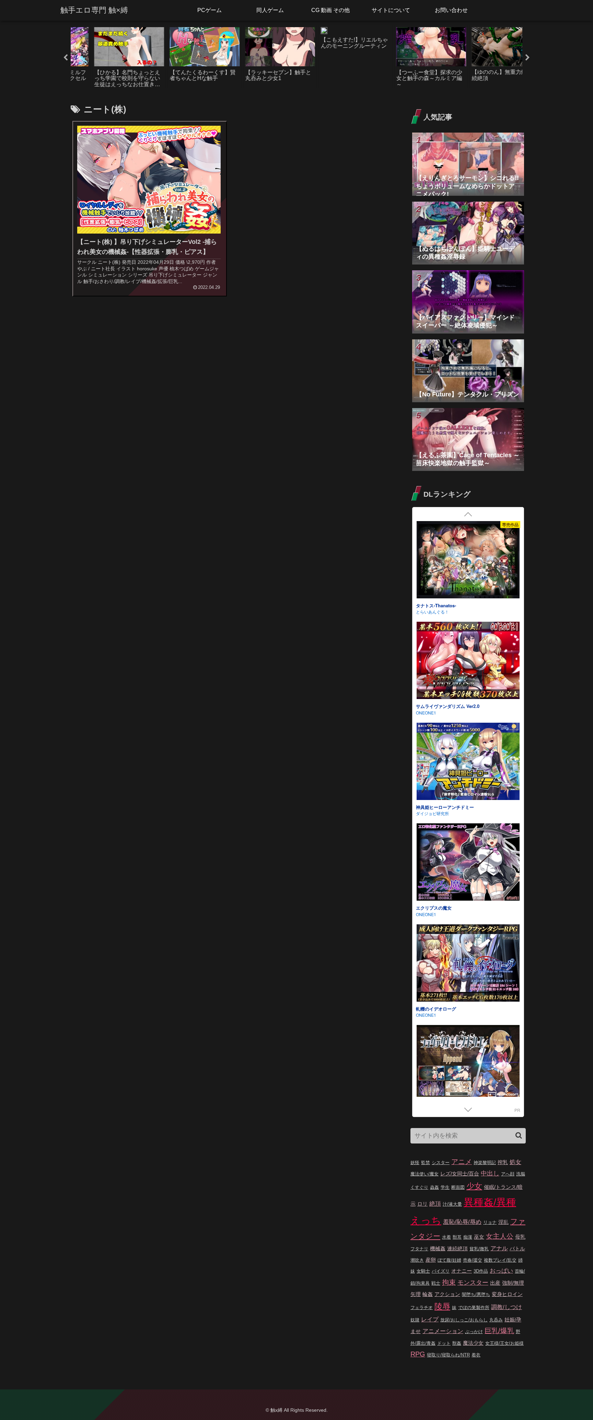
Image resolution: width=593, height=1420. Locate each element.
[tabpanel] (108, 56)
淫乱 (503, 1222)
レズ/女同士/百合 (459, 1173)
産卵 (431, 1260)
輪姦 (427, 1294)
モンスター (472, 1282)
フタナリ (419, 1248)
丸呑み (496, 1319)
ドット (444, 1343)
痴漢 (467, 1237)
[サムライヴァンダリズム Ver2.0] (468, 661)
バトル (517, 1248)
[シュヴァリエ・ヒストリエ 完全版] (468, 1064)
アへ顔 (507, 1173)
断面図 (458, 1187)
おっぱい (501, 1270)
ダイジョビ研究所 (432, 813)
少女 (474, 1186)
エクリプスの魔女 (434, 907)
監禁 (425, 1162)
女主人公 (499, 1236)
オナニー (461, 1271)
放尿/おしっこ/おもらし (464, 1319)
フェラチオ (421, 1307)
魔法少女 (473, 1343)
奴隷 (414, 1319)
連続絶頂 (457, 1248)
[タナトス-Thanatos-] (468, 560)
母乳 (520, 1237)
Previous (65, 57)
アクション (447, 1294)
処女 (515, 1162)
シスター (441, 1162)
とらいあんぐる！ (432, 612)
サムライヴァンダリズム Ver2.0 (447, 706)
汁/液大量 (452, 1204)
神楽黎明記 (485, 1162)
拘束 (449, 1282)
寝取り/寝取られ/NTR (448, 1354)
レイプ (430, 1319)
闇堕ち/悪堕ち (476, 1294)
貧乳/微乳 (479, 1248)
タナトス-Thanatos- (436, 605)
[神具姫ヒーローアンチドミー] (468, 762)
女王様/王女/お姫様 (504, 1343)
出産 (495, 1283)
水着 (446, 1237)
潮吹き (417, 1260)
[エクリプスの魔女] (468, 863)
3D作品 (481, 1271)
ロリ (422, 1204)
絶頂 (435, 1204)
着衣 (476, 1354)
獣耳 (457, 1237)
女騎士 (423, 1271)
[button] (519, 1135)
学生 (445, 1187)
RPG (417, 1354)
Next (527, 57)
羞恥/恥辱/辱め (462, 1222)
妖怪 (414, 1162)
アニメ (461, 1161)
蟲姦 (434, 1187)
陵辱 (442, 1306)
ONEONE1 (426, 712)
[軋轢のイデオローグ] (468, 964)
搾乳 (503, 1162)
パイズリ (441, 1271)
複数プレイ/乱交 (500, 1260)
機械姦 (437, 1248)
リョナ (490, 1222)
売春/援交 (472, 1260)
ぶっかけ (474, 1331)
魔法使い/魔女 (424, 1173)
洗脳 (520, 1173)
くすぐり (419, 1187)
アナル (499, 1248)
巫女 (479, 1237)
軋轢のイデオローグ (436, 1008)
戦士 (435, 1283)
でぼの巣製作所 (473, 1307)
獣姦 (456, 1343)
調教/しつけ (506, 1307)
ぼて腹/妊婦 (449, 1260)
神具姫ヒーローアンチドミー (445, 807)
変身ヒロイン (507, 1294)
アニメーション (442, 1331)
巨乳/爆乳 (499, 1330)
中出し (490, 1173)
